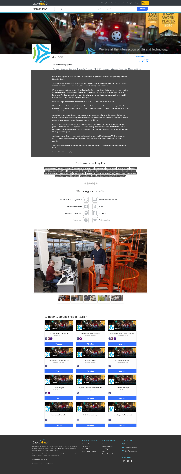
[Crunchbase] (147, 61)
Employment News (89, 451)
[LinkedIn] (139, 61)
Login (137, 3)
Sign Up (145, 3)
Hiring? (129, 3)
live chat (127, 444)
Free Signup (106, 449)
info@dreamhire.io (131, 447)
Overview (105, 444)
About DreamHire (108, 454)
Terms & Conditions (46, 464)
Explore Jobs (108, 3)
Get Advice (86, 446)
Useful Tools (86, 449)
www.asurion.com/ (142, 56)
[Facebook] (143, 61)
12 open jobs (144, 59)
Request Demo (107, 446)
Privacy (34, 464)
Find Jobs (142, 9)
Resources (119, 3)
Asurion (54, 328)
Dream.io (58, 448)
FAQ (103, 451)
